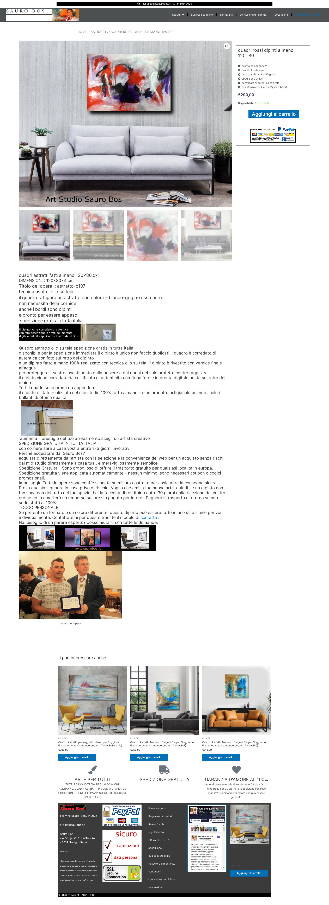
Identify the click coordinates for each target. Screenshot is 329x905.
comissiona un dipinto (253, 14)
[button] (227, 46)
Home (82, 31)
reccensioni (281, 14)
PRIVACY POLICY (158, 840)
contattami (226, 14)
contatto (149, 517)
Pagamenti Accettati (160, 816)
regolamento (156, 832)
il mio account (156, 808)
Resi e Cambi (156, 824)
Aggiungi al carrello (274, 114)
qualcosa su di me (202, 14)
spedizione (155, 847)
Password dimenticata (161, 863)
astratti (176, 14)
